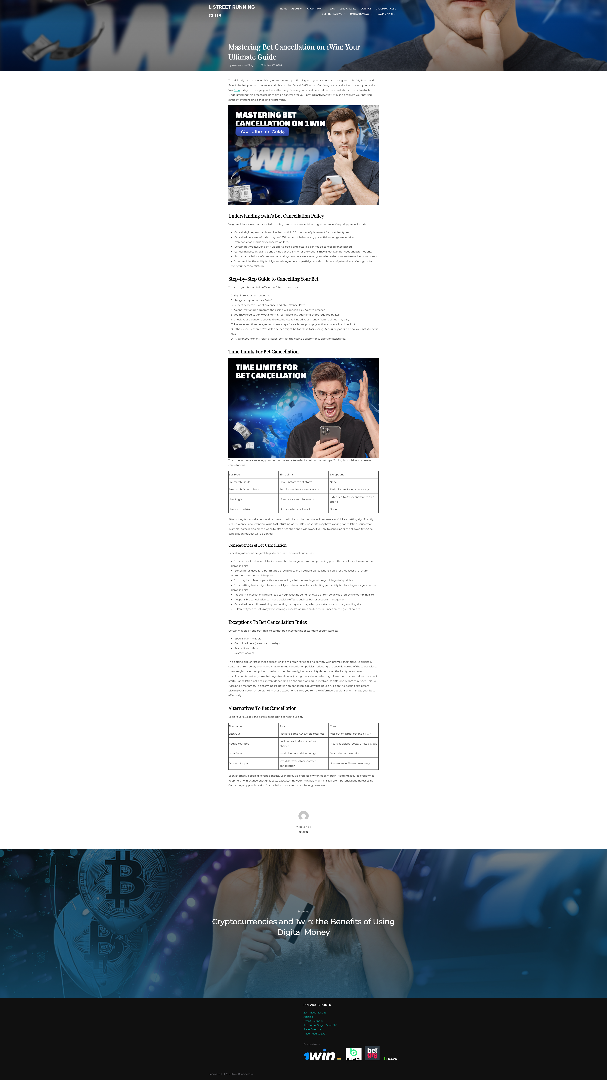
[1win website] (323, 1059)
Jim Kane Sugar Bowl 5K (320, 1025)
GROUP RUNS (314, 8)
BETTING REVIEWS (332, 13)
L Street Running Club (232, 11)
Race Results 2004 (315, 1033)
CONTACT (366, 8)
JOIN (332, 8)
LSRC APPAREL (348, 8)
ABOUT (295, 8)
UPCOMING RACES (386, 8)
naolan (236, 65)
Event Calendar (313, 1020)
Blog (250, 65)
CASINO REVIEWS (359, 13)
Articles (308, 1016)
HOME (283, 8)
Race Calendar (313, 1029)
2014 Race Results (315, 1012)
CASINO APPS (385, 13)
